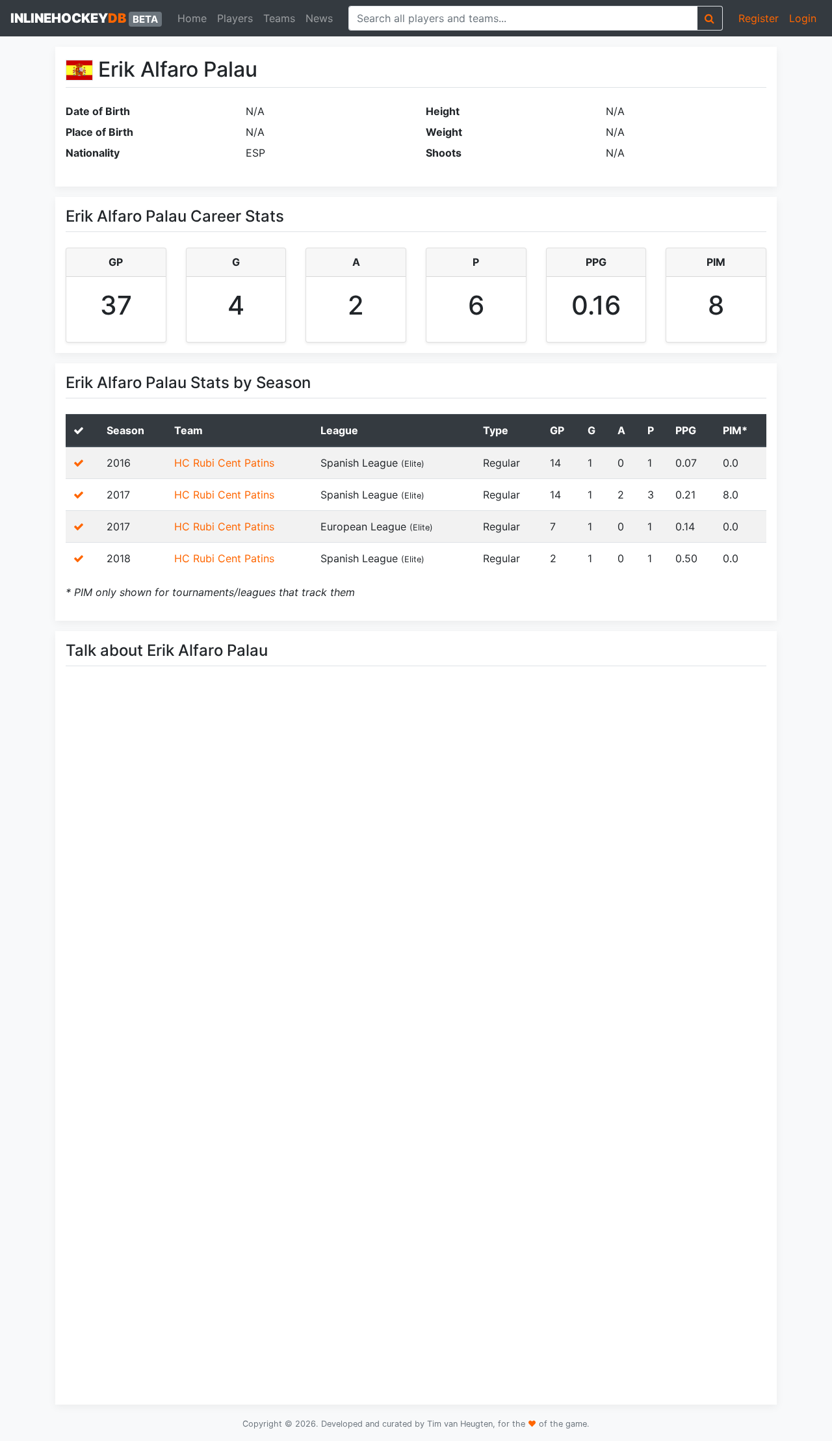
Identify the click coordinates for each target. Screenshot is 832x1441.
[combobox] (522, 18)
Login (802, 18)
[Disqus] (416, 859)
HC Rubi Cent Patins (224, 462)
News (319, 18)
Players (235, 18)
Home (192, 18)
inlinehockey (84, 18)
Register (758, 18)
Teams (279, 18)
